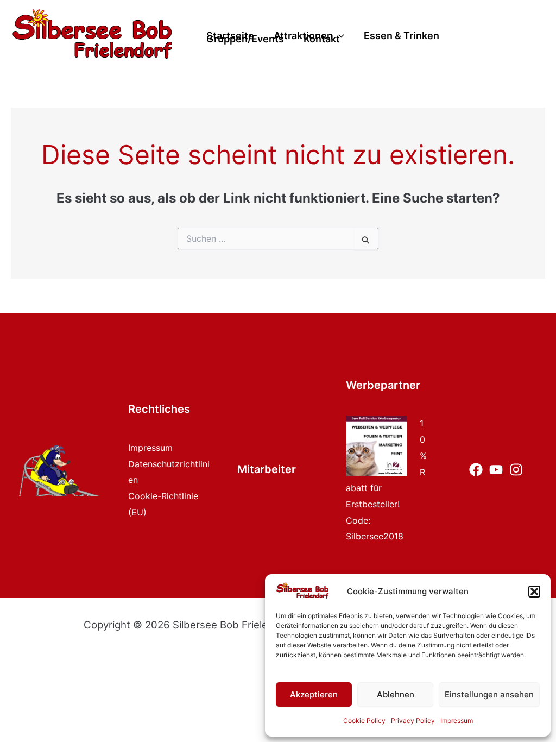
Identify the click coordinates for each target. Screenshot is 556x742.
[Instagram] (516, 469)
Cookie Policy (364, 720)
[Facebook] (476, 469)
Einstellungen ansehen (489, 694)
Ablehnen (395, 694)
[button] (534, 591)
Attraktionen (303, 36)
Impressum (456, 720)
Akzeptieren (314, 694)
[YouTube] (496, 469)
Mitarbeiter (266, 469)
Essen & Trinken (401, 36)
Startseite (230, 36)
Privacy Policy (413, 720)
